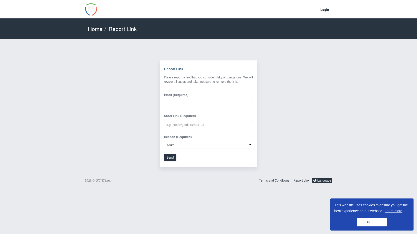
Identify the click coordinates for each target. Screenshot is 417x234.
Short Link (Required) (180, 116)
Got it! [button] (372, 222)
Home (95, 28)
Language (323, 180)
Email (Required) (176, 95)
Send (170, 157)
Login (324, 9)
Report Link (301, 180)
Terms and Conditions (274, 180)
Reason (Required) (178, 137)
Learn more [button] (393, 211)
